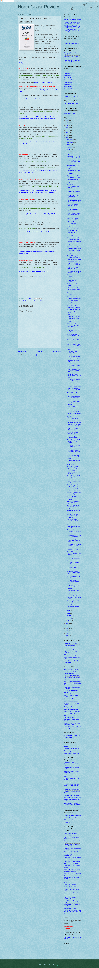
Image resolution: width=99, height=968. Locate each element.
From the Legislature (69, 751)
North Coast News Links (70, 643)
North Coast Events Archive (71, 96)
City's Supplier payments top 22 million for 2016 (73, 417)
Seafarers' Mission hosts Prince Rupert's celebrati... (73, 280)
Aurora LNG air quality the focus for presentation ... (73, 256)
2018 (67, 135)
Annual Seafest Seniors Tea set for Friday (74, 493)
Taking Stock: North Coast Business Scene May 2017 (73, 330)
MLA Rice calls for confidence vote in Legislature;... (72, 225)
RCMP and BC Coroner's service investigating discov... (73, 398)
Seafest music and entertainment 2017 (33, 300)
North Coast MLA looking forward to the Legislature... (73, 446)
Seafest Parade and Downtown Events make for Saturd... (74, 481)
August (69, 149)
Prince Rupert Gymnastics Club (72, 861)
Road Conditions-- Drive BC (71, 669)
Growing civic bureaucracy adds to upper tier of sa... (74, 421)
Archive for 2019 (68, 82)
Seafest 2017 (70, 464)
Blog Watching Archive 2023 (71, 103)
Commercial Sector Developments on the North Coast (71, 764)
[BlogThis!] (37, 298)
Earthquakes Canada (69, 707)
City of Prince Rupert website (71, 675)
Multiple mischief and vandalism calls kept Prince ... (73, 516)
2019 (67, 132)
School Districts (68, 737)
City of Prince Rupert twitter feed (72, 681)
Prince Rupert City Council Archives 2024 (71, 661)
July (68, 152)
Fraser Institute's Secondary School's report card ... (72, 234)
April (68, 613)
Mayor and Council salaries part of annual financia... (74, 425)
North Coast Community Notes (72, 789)
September (70, 147)
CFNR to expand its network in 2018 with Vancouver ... (73, 325)
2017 (67, 137)
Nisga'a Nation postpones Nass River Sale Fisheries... (73, 172)
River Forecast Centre (69, 713)
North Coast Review (38, 6)
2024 (67, 120)
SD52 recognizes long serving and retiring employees (72, 220)
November (70, 142)
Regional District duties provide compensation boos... (73, 320)
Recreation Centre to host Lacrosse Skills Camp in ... (74, 531)
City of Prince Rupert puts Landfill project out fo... (73, 229)
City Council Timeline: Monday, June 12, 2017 (73, 389)
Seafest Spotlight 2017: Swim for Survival (73, 436)
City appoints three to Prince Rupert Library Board (73, 181)
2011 (67, 635)
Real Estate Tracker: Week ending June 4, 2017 (74, 545)
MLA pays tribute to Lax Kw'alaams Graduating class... (73, 191)
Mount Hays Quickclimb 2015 (71, 851)
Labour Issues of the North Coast (72, 782)
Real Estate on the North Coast (72, 795)
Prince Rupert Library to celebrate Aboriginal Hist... (73, 507)
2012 (67, 633)
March (69, 615)
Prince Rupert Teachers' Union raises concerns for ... (74, 341)
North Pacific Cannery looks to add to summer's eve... (74, 557)
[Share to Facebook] (39, 298)
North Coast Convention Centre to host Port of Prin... (73, 360)
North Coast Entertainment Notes (72, 815)
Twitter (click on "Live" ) (70, 113)
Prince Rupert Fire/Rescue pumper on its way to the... (74, 215)
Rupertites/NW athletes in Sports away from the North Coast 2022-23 (72, 912)
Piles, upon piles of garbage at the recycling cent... (74, 238)
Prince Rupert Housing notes (71, 655)
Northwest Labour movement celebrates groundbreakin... (73, 582)
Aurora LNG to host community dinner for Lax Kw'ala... (74, 553)
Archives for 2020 (68, 80)
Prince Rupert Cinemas (70, 820)
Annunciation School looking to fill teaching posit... (74, 536)
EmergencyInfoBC (69, 698)
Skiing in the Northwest (70, 884)
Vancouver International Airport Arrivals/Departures (72, 723)
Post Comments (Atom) (31, 355)
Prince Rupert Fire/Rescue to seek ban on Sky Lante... (74, 403)
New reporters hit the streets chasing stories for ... (73, 452)
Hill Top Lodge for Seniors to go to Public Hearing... (74, 502)
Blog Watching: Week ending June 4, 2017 (72, 548)
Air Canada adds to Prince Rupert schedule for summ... (73, 567)
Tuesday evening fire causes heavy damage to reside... (74, 498)
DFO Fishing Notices (69, 693)
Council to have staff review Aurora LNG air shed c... (74, 201)
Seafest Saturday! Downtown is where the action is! (73, 472)
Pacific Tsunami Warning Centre (72, 711)
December (70, 139)
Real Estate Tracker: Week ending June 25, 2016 (74, 272)
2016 (67, 623)
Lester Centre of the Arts (70, 817)
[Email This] (35, 298)
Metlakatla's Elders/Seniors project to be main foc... (74, 260)
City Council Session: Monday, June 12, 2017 (73, 433)
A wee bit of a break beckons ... (72, 393)
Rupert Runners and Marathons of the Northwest (72, 905)
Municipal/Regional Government (72, 735)
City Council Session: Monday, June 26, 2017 (73, 268)
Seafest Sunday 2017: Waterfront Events (72, 467)
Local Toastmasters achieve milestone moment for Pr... (74, 209)
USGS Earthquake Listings (71, 709)
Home (40, 351)
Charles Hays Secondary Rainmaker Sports (70, 834)
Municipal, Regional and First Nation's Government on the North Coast (71, 786)
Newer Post (22, 351)
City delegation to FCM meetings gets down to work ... (73, 587)
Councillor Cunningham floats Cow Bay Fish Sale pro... (74, 376)
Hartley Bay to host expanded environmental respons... (74, 597)
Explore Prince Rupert (69, 649)
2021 (67, 127)
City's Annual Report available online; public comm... (73, 336)
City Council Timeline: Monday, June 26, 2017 (73, 205)
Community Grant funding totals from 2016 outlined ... (74, 413)
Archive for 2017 (68, 86)
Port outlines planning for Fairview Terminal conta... (74, 297)
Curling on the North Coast (71, 892)
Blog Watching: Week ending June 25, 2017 (73, 275)
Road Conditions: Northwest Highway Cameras (71, 672)
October (69, 144)
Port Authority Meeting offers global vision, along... (72, 302)
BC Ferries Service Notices (71, 690)
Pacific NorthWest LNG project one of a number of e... (73, 592)
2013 (67, 631)
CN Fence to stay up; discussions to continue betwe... (73, 540)
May (68, 610)
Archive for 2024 (68, 71)
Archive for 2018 (68, 84)
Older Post (57, 351)
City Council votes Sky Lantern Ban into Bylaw (73, 176)
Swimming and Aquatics (70, 871)
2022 (67, 125)
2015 (67, 626)
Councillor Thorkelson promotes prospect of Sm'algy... (73, 186)
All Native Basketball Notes (71, 887)
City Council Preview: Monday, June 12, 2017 (73, 429)
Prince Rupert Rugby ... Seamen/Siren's (70, 898)
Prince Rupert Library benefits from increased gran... (73, 408)
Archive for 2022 (68, 75)
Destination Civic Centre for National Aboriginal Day (74, 355)
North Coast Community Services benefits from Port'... (73, 365)
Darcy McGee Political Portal (71, 753)
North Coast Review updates (71, 43)
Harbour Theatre (68, 822)
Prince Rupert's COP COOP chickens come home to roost (73, 162)
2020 (67, 130)
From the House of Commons (71, 748)
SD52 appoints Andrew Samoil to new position (73, 315)
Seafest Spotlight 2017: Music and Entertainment (74, 489)
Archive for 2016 (68, 89)
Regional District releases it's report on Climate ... (73, 511)
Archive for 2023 (68, 73)
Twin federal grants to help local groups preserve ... (73, 577)
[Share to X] (38, 298)
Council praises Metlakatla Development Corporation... (73, 197)
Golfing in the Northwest (70, 908)
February (69, 618)
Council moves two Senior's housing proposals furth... (74, 385)
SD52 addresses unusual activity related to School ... (74, 346)
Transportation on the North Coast (72, 797)
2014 (67, 628)
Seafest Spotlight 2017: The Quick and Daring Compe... (74, 441)
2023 (67, 123)
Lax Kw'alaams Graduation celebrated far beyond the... (74, 243)
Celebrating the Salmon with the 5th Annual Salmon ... (74, 461)
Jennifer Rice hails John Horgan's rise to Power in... (73, 167)
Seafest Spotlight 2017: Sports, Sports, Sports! (73, 485)
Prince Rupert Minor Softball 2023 (72, 863)
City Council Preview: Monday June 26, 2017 (73, 264)
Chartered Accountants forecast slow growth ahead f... (73, 562)
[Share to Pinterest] (41, 298)
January (69, 620)
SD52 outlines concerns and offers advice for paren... (73, 521)
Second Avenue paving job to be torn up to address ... (73, 606)
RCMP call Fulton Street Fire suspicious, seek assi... (73, 457)
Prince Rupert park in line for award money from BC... (73, 371)
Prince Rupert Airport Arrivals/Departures (69, 716)
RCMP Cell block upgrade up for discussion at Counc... (73, 252)
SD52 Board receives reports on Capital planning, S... (72, 351)
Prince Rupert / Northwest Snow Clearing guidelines (72, 61)
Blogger (57, 965)
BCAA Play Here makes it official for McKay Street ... (73, 289)
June (68, 154)
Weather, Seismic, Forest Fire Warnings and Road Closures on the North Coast (72, 805)
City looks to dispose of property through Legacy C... (74, 573)
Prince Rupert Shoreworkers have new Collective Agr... (74, 526)
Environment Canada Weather (71, 701)
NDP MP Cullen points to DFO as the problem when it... (73, 311)
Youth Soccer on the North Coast (72, 869)
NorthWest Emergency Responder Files (70, 646)
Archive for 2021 (68, 77)
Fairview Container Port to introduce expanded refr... (74, 247)
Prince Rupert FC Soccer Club (72, 895)
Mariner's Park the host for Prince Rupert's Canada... (74, 157)
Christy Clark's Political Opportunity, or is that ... (73, 306)
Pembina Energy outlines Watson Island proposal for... (73, 381)
